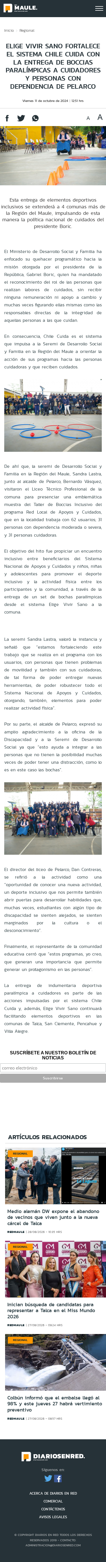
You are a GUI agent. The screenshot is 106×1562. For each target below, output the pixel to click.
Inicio (9, 30)
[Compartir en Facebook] (7, 121)
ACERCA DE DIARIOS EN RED (53, 1493)
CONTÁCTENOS (53, 1509)
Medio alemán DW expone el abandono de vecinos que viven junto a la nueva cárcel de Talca (53, 1217)
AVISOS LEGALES (53, 1517)
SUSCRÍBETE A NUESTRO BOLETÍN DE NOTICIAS (53, 1055)
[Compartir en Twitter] (21, 121)
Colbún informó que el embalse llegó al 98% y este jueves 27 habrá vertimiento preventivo (54, 1403)
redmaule (16, 1232)
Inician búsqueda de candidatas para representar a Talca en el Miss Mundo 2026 (51, 1310)
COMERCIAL (53, 1501)
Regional (27, 30)
